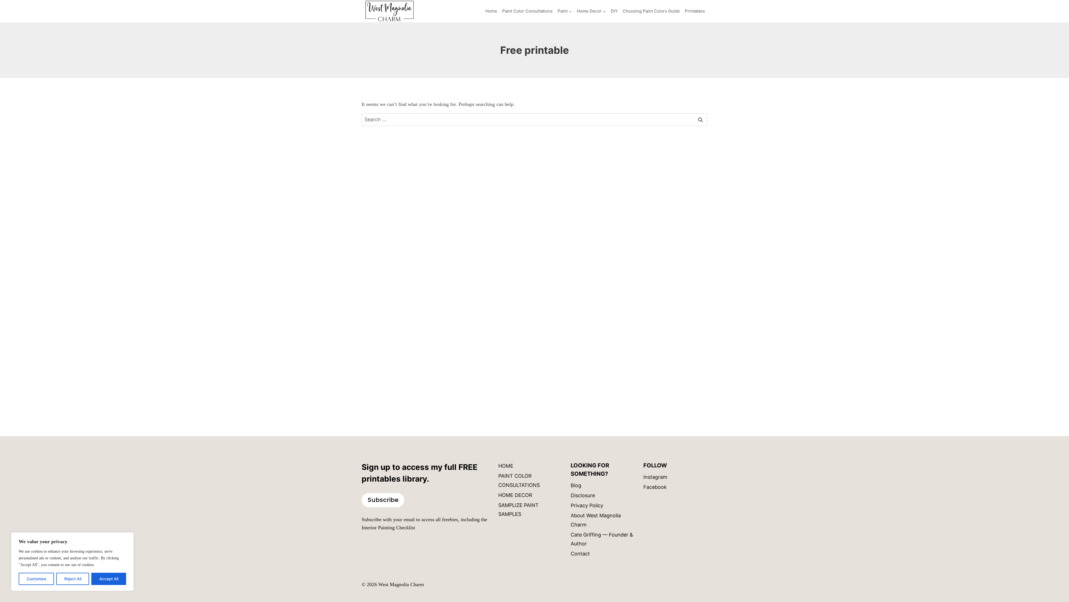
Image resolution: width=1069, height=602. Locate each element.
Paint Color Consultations (527, 11)
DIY (614, 11)
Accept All (108, 578)
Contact (580, 554)
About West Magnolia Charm (596, 520)
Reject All (72, 578)
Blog (576, 485)
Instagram (655, 477)
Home (491, 11)
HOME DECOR (515, 495)
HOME (505, 466)
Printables (695, 11)
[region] (72, 561)
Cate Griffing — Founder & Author (602, 539)
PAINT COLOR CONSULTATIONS (519, 480)
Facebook (655, 487)
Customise (36, 578)
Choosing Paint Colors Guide (651, 11)
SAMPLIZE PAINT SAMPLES (518, 509)
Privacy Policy (587, 505)
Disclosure (583, 495)
